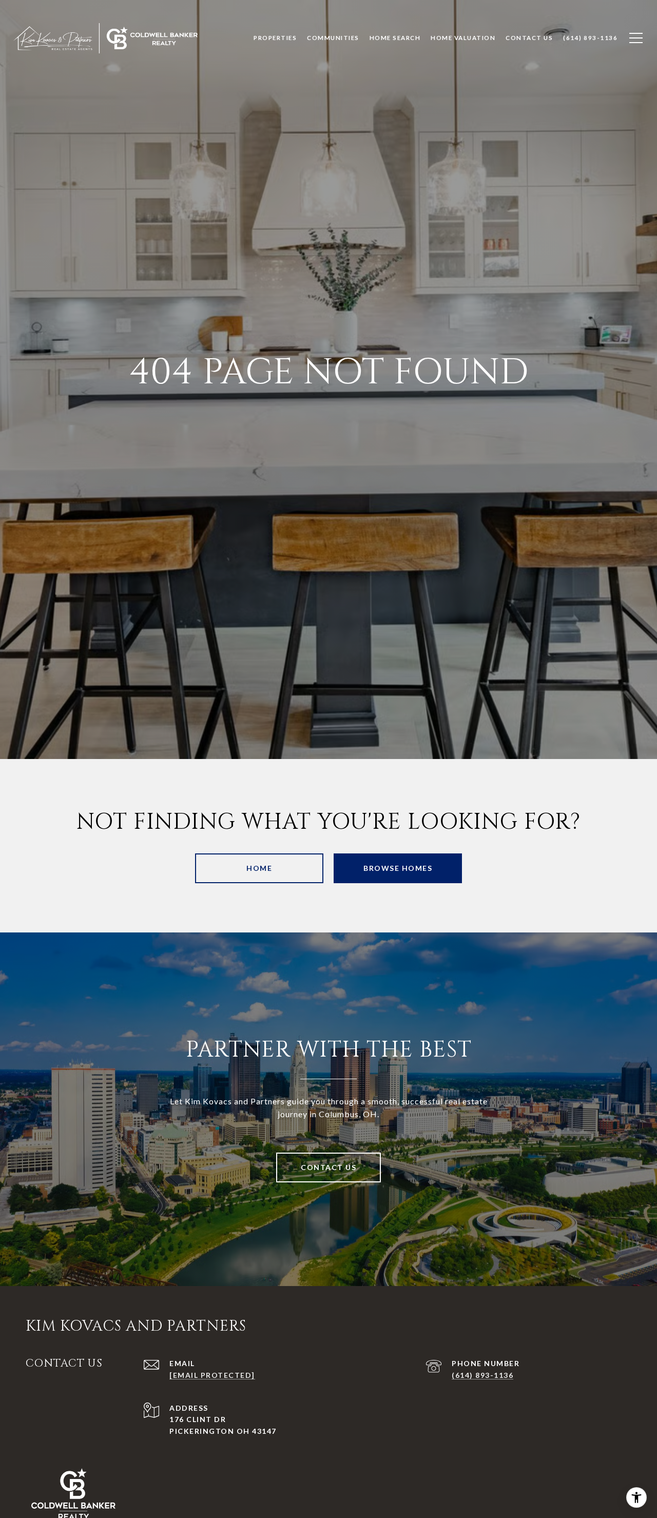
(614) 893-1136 (482, 1375)
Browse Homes (397, 868)
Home (259, 868)
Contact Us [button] (328, 1167)
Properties (275, 37)
